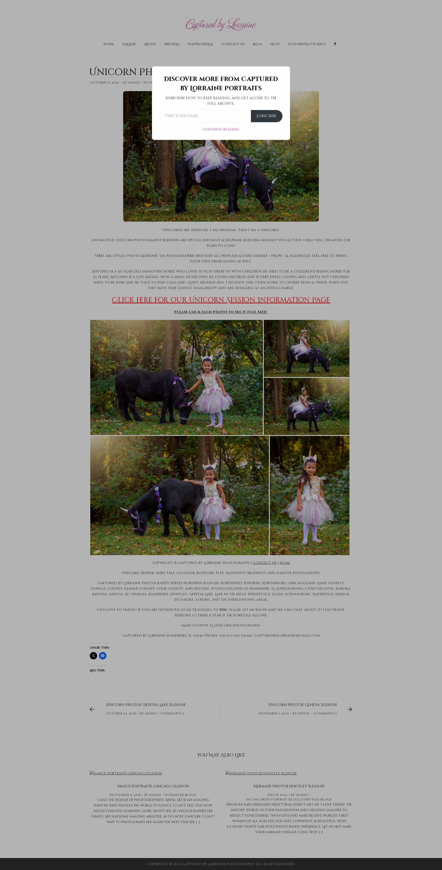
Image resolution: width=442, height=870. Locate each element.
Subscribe (266, 116)
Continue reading (221, 129)
